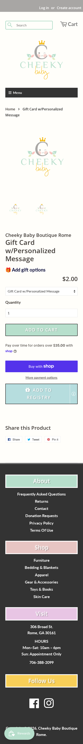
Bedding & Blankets (41, 567)
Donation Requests (41, 515)
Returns (41, 501)
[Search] (10, 25)
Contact (41, 508)
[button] (41, 394)
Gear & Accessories (41, 582)
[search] (33, 25)
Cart (73, 24)
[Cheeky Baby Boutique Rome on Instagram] (49, 706)
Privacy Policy (41, 523)
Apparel (41, 575)
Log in (44, 7)
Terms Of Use (41, 530)
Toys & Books (41, 589)
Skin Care (41, 596)
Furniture (42, 560)
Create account (69, 7)
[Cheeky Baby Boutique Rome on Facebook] (34, 706)
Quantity (13, 302)
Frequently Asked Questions (41, 494)
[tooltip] (74, 394)
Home (10, 109)
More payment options (41, 377)
